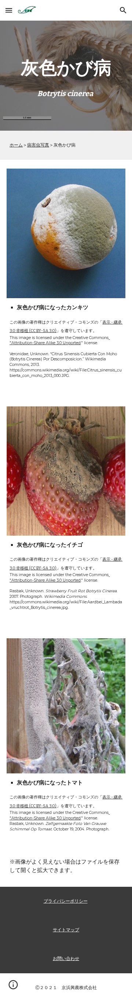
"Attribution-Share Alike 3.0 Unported (60, 340)
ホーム (16, 145)
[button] (9, 10)
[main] (66, 75)
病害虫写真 (38, 145)
